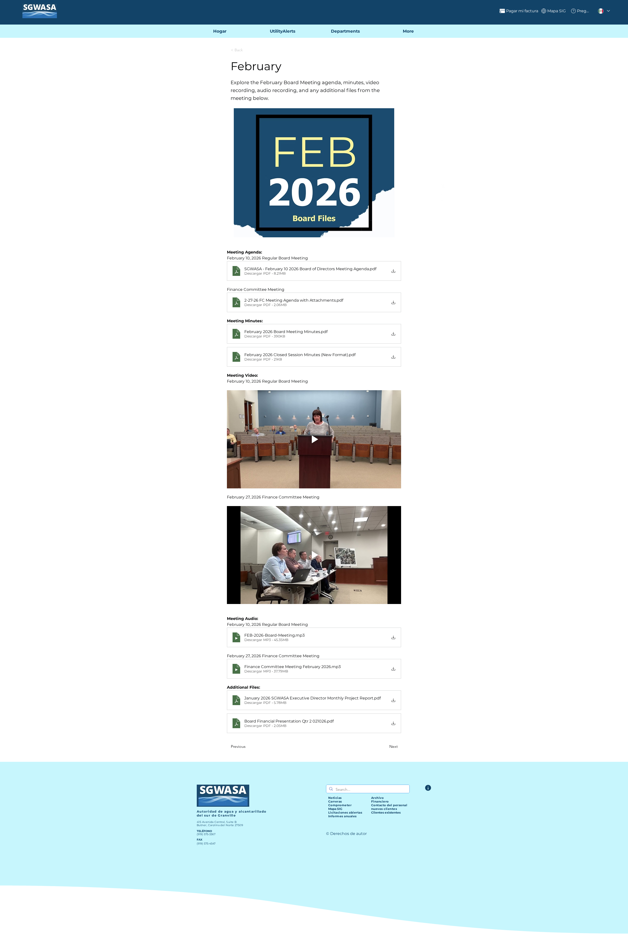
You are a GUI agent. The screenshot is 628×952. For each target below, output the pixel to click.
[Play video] (314, 439)
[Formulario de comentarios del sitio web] (428, 788)
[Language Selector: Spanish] (604, 11)
